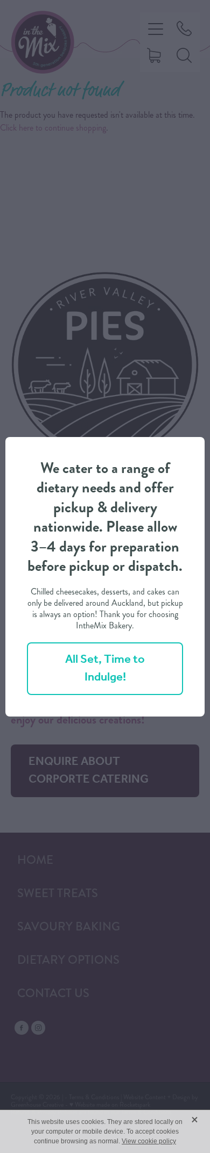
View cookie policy (149, 1141)
